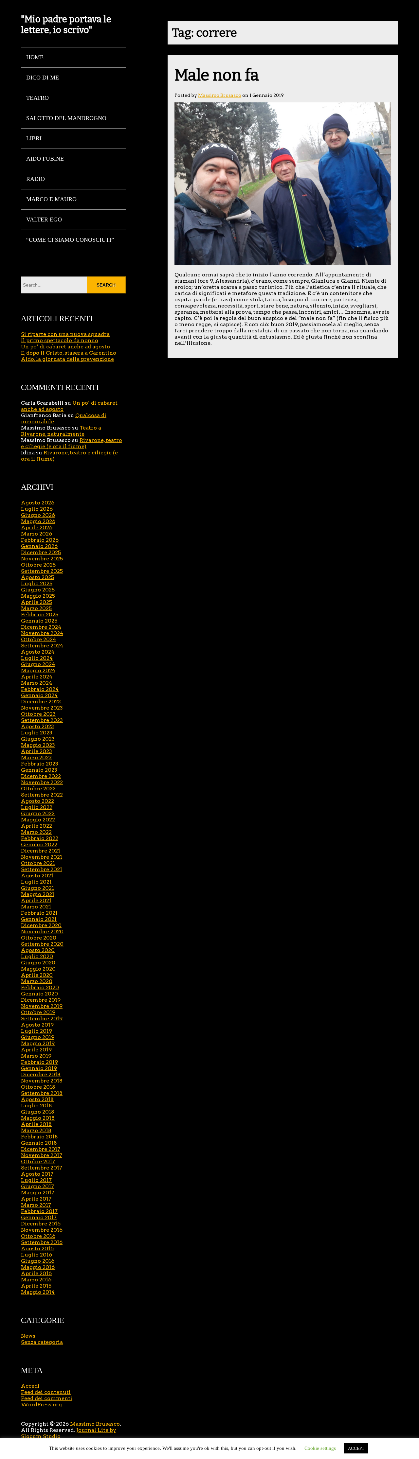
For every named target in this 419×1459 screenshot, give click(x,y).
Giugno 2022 (38, 813)
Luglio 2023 (36, 733)
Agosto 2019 (37, 1025)
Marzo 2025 (36, 608)
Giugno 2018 (37, 1112)
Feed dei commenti (46, 1398)
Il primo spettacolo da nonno (59, 340)
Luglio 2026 (37, 509)
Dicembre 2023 (41, 701)
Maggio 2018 (38, 1118)
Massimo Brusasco (219, 95)
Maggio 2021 (37, 894)
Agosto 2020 (38, 950)
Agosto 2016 (37, 1248)
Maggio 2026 (38, 521)
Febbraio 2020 (40, 987)
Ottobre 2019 (38, 1012)
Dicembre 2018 (41, 1074)
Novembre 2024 (42, 633)
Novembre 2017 (41, 1155)
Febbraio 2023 (39, 764)
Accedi (30, 1386)
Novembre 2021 (41, 857)
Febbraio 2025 (39, 614)
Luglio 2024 (37, 658)
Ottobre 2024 (38, 639)
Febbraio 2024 (40, 689)
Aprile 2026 (36, 527)
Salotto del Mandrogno (66, 118)
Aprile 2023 (36, 751)
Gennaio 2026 (39, 546)
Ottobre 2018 (38, 1087)
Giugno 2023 (38, 739)
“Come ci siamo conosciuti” (70, 240)
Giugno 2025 (38, 590)
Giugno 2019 (37, 1037)
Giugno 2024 (38, 664)
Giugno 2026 (38, 515)
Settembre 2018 (42, 1093)
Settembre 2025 (42, 571)
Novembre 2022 (42, 782)
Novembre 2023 (42, 708)
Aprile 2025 (36, 602)
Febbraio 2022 (39, 838)
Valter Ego (44, 219)
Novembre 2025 (42, 558)
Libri (34, 138)
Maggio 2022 (38, 820)
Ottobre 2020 (38, 938)
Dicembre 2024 (41, 627)
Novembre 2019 (42, 1006)
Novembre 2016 (42, 1230)
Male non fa (216, 75)
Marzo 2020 (36, 981)
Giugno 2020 (38, 962)
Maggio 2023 (38, 745)
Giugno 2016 (37, 1261)
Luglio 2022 (36, 807)
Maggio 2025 (38, 596)
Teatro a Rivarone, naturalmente (61, 431)
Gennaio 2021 (39, 919)
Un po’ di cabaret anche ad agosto (65, 346)
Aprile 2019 (36, 1049)
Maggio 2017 (37, 1192)
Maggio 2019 (38, 1043)
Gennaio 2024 (39, 695)
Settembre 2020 (42, 944)
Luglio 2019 (36, 1031)
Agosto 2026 (37, 503)
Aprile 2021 (36, 900)
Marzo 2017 (36, 1205)
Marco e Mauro (51, 199)
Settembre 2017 (41, 1168)
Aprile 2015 (36, 1286)
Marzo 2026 (36, 534)
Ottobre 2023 (38, 714)
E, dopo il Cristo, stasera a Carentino (68, 353)
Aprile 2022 (36, 826)
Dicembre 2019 (41, 1000)
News (28, 1336)
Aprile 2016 (36, 1273)
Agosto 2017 (37, 1174)
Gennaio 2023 (39, 770)
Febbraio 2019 (39, 1062)
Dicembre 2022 (41, 776)
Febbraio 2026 (40, 540)
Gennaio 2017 (39, 1217)
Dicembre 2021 (40, 851)
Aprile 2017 (36, 1199)
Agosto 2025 (37, 577)
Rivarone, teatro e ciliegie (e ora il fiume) (71, 443)
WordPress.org (41, 1404)
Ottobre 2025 (38, 565)
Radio (35, 179)
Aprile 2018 (36, 1124)
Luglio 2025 (36, 583)
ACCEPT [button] (356, 1448)
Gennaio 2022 (39, 844)
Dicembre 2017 (40, 1149)
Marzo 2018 (36, 1130)
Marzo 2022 (36, 832)
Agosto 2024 (37, 652)
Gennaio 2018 (39, 1143)
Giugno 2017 (37, 1186)
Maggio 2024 (38, 670)
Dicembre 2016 (41, 1224)
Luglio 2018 (36, 1105)
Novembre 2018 (42, 1081)
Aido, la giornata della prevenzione (67, 359)
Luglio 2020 (37, 956)
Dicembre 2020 (41, 925)
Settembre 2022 (42, 795)
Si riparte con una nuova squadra (65, 334)
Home (35, 57)
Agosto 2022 (37, 801)
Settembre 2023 (42, 720)
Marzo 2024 (36, 683)
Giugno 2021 (37, 888)
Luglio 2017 (36, 1180)
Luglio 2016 (36, 1255)
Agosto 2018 (37, 1099)
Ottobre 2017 (38, 1161)
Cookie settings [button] (320, 1448)
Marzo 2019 (36, 1056)
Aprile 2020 (37, 975)
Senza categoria (42, 1342)
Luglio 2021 (36, 882)
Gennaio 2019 (39, 1068)
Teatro (37, 98)
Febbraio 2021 (39, 913)
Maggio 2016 (38, 1267)
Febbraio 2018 (39, 1137)
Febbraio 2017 (39, 1211)
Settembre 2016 (42, 1242)
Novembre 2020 (42, 931)
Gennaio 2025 (39, 621)
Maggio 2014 (38, 1292)
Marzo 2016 (36, 1279)
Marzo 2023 (36, 757)
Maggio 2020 (38, 969)
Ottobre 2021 (38, 863)
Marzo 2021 (36, 907)
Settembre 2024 (42, 645)
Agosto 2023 (37, 726)
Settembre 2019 (42, 1018)
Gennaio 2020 (39, 994)
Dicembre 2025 (41, 552)
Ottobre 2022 (38, 788)
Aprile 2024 (36, 677)
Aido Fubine (45, 158)
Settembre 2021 (41, 869)
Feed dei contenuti (46, 1392)
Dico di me (42, 77)
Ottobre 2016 (38, 1236)
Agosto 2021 (37, 875)
